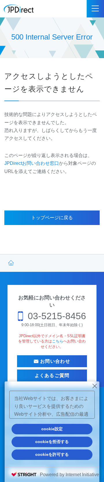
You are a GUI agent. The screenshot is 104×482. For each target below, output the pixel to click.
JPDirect (19, 8)
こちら (57, 341)
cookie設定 (52, 428)
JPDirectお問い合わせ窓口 (31, 163)
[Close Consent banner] (94, 386)
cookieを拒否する (52, 441)
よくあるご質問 (52, 375)
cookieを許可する (52, 454)
